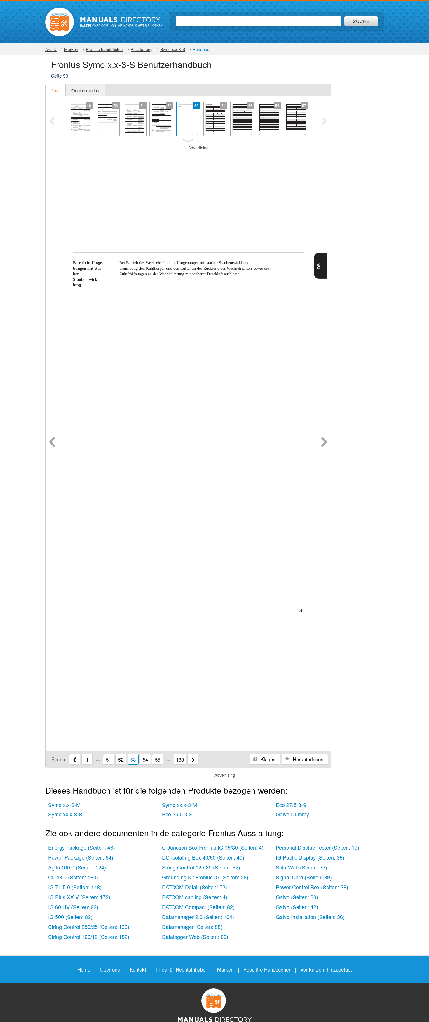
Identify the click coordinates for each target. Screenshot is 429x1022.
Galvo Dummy (292, 814)
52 (120, 759)
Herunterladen (307, 759)
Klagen (267, 759)
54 (145, 759)
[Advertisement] (188, 186)
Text (55, 90)
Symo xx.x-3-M (179, 804)
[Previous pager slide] (52, 121)
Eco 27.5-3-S (291, 804)
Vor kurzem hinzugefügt (326, 969)
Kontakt (138, 969)
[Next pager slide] (324, 121)
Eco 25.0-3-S (177, 814)
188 (180, 759)
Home (83, 969)
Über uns (110, 969)
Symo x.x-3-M (64, 804)
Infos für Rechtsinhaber (181, 969)
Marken (225, 969)
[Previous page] (52, 442)
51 (108, 759)
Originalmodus (85, 90)
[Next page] (324, 442)
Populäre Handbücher (266, 969)
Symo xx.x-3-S (65, 814)
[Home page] (59, 22)
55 (157, 759)
